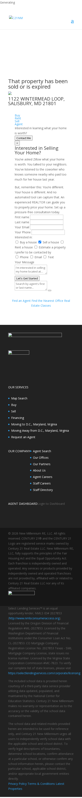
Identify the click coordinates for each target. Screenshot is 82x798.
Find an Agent (21, 301)
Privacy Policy (17, 784)
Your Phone (23, 232)
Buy (13, 405)
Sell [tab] (17, 121)
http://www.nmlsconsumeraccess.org (34, 618)
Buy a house (28, 242)
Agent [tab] (19, 124)
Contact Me (23, 138)
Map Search (19, 398)
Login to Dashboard (51, 504)
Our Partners (41, 464)
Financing (17, 418)
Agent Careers (42, 477)
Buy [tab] (17, 115)
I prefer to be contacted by (33, 252)
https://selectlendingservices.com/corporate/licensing (44, 673)
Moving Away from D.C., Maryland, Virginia (40, 431)
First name (22, 217)
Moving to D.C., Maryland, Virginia (34, 424)
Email (38, 257)
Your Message (24, 262)
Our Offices (41, 458)
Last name (22, 222)
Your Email (22, 227)
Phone (24, 257)
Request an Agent (23, 437)
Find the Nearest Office (47, 301)
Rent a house (24, 247)
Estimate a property (52, 247)
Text (51, 257)
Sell (13, 411)
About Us (39, 470)
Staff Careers (42, 483)
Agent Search (42, 451)
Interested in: (23, 237)
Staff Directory (43, 490)
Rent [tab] (18, 118)
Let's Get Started (27, 278)
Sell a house (51, 242)
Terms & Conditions (41, 784)
